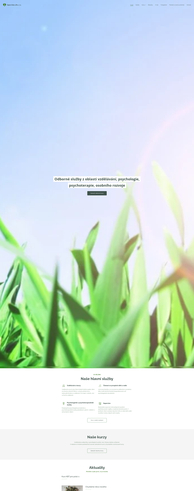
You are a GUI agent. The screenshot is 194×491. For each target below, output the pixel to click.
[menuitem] (132, 5)
